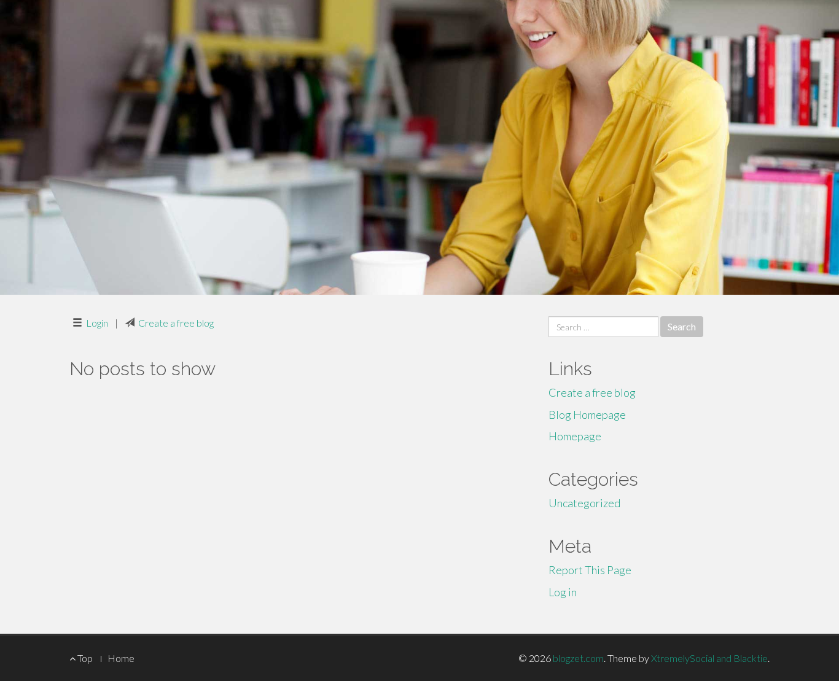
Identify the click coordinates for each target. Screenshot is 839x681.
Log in (562, 592)
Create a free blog (176, 323)
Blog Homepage (587, 414)
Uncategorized (584, 503)
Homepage (574, 436)
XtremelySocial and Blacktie (709, 658)
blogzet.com (578, 658)
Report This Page (589, 570)
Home (121, 658)
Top (84, 658)
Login (97, 323)
